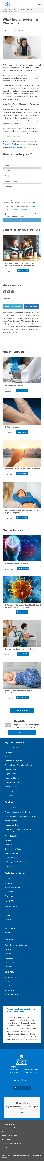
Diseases (8, 920)
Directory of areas (22, 1088)
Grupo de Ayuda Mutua (13, 849)
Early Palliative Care (12, 836)
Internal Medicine (11, 795)
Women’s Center (11, 756)
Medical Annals (10, 990)
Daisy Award (9, 967)
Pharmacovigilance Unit (13, 887)
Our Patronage (10, 962)
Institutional (9, 958)
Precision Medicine (11, 853)
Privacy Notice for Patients (10, 1128)
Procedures (9, 924)
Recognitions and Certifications (16, 945)
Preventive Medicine (11, 144)
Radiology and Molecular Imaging (16, 862)
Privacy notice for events (9, 1135)
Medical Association (12, 977)
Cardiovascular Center (12, 748)
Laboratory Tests (11, 911)
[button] (33, 4)
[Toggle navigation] (39, 3)
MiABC (7, 986)
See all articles (22, 710)
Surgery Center (10, 774)
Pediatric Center (10, 769)
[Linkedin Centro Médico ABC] (15, 1080)
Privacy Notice (35, 206)
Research (8, 954)
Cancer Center (10, 752)
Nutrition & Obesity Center (14, 761)
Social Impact (9, 892)
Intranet (7, 982)
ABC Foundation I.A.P (12, 994)
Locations (8, 883)
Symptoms (8, 933)
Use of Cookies (6, 1139)
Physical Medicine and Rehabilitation (17, 812)
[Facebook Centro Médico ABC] (18, 1080)
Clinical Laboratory (11, 858)
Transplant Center (11, 787)
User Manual (9, 879)
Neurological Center (12, 778)
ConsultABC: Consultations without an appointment (18, 830)
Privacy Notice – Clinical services (12, 1132)
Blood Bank (9, 845)
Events (7, 915)
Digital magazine (10, 928)
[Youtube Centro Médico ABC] (29, 1080)
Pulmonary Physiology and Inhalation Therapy (20, 816)
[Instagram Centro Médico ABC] (22, 1080)
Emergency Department (13, 791)
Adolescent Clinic (11, 821)
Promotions (9, 896)
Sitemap (4, 1147)
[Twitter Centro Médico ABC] (26, 1080)
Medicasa (8, 840)
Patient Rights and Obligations (11, 1143)
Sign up (22, 732)
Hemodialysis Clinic (11, 825)
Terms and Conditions (19, 209)
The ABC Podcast (11, 907)
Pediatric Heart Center (13, 782)
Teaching (8, 949)
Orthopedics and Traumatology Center (18, 765)
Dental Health (9, 866)
